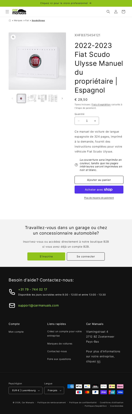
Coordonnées (116, 406)
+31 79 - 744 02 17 (32, 289)
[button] (7, 11)
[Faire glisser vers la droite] (62, 98)
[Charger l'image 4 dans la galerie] (52, 98)
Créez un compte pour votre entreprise (64, 333)
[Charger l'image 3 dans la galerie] (42, 98)
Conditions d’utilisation (111, 402)
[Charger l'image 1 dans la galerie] (21, 98)
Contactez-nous (57, 351)
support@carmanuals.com (38, 305)
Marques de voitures (59, 343)
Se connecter (86, 256)
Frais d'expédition (101, 104)
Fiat (27, 20)
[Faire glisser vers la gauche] (12, 98)
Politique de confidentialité (83, 402)
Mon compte (16, 331)
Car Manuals (28, 402)
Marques (18, 20)
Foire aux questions (59, 359)
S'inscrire (46, 256)
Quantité (79, 114)
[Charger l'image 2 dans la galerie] (32, 98)
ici (98, 361)
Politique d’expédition (96, 406)
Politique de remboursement (51, 402)
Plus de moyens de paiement (99, 197)
